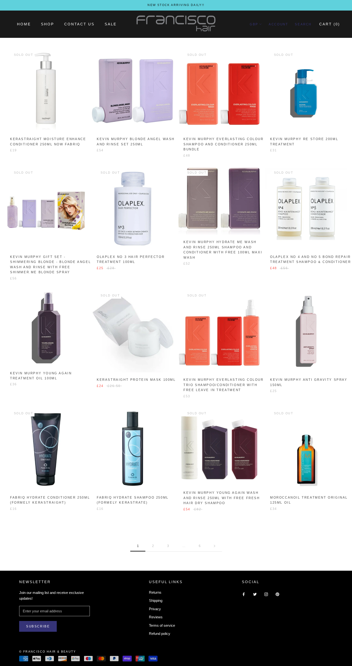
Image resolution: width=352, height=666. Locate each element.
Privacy (155, 609)
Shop (47, 24)
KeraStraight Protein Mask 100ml (136, 379)
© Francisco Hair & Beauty (47, 651)
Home (24, 24)
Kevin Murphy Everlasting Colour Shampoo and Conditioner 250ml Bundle (223, 144)
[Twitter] (255, 594)
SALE (111, 24)
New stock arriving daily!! (176, 5)
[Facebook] (243, 594)
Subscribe (38, 626)
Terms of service (162, 625)
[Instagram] (266, 594)
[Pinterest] (277, 594)
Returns (155, 592)
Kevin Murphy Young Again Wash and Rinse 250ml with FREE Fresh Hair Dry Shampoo (221, 498)
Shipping (155, 600)
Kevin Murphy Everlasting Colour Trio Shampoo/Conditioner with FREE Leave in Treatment (223, 385)
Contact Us (79, 24)
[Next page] (214, 546)
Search (303, 24)
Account (278, 24)
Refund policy (159, 634)
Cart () (329, 24)
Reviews (156, 617)
